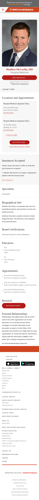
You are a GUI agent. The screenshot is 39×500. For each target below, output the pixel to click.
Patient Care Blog (7, 443)
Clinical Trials (8, 413)
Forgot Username (7, 376)
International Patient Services (14, 409)
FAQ (3, 388)
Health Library (6, 436)
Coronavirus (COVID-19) (11, 392)
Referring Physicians (10, 454)
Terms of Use (20, 486)
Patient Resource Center (9, 446)
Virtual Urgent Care (7, 405)
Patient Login (5, 370)
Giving (4, 461)
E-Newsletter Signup (7, 433)
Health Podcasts (6, 438)
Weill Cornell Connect (11, 368)
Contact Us (6, 451)
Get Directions (9, 113)
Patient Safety (6, 423)
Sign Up (4, 373)
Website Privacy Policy (20, 483)
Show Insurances (7, 180)
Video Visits (5, 403)
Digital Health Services (11, 400)
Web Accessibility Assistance (20, 495)
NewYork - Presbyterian (19, 473)
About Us (5, 421)
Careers (5, 458)
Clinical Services (8, 397)
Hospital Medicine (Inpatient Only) (16, 104)
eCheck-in (5, 383)
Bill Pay (4, 386)
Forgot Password (7, 378)
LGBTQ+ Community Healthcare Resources (14, 441)
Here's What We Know (10, 416)
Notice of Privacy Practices (20, 489)
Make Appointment (18, 78)
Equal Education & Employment (20, 492)
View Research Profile (13, 306)
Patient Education (9, 431)
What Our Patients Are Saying (13, 427)
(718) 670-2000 (11, 135)
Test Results (5, 381)
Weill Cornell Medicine (19, 468)
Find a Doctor (11, 356)
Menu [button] (2, 9)
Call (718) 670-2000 (18, 142)
